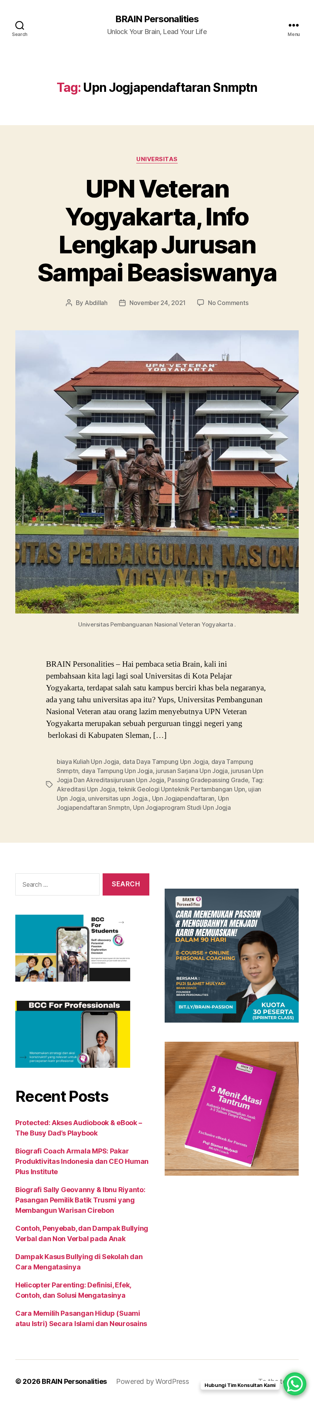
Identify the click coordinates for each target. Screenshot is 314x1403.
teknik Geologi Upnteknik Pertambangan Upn (181, 789)
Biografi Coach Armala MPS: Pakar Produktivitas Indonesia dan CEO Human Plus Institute (82, 1161)
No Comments (228, 303)
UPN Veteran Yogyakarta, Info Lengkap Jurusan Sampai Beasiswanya (157, 230)
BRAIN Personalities (156, 19)
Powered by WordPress (152, 1381)
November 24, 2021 (157, 303)
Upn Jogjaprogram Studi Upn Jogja (182, 807)
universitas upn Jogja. (118, 798)
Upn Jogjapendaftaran (183, 798)
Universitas (157, 159)
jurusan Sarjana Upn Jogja (191, 771)
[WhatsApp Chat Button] (294, 1383)
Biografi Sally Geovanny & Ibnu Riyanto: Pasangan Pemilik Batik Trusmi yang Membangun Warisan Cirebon (80, 1200)
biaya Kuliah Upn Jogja (88, 761)
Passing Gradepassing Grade (207, 780)
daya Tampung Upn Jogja (117, 771)
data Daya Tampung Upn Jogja (165, 761)
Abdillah (96, 303)
